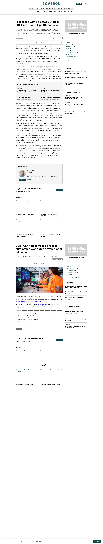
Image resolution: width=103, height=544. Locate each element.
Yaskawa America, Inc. (71, 58)
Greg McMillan (19, 38)
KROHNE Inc (69, 42)
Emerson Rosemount (70, 37)
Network (45, 11)
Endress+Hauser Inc (70, 39)
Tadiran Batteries (70, 54)
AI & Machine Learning (36, 11)
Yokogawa (68, 60)
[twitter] (39, 42)
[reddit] (41, 42)
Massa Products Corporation (72, 44)
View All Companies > (76, 63)
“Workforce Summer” (42, 304)
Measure (70, 11)
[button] (16, 4)
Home (17, 18)
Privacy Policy (38, 541)
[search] (19, 4)
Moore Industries (69, 46)
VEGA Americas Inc (70, 56)
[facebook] (34, 42)
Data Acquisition (62, 11)
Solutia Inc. (51, 175)
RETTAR (68, 50)
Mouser (67, 48)
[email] (43, 42)
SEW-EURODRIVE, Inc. (71, 52)
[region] (51, 541)
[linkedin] (36, 42)
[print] (62, 42)
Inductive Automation (71, 40)
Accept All (97, 541)
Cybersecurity (52, 11)
